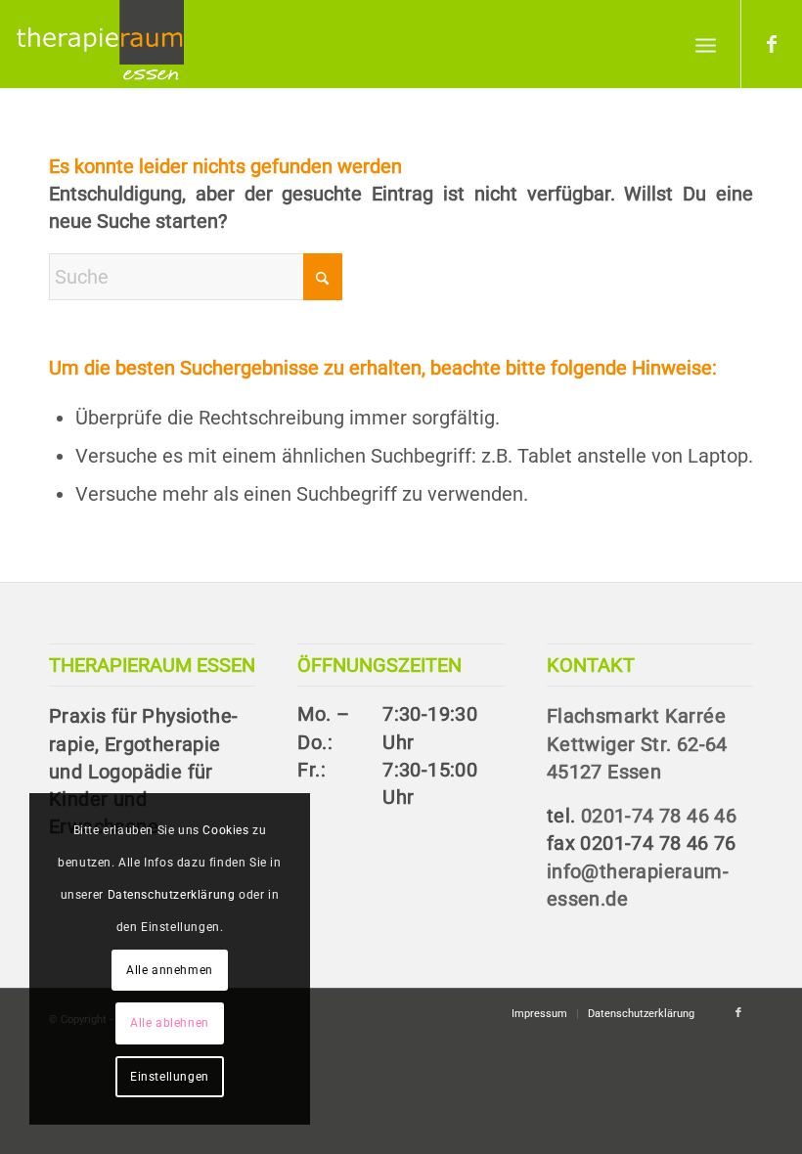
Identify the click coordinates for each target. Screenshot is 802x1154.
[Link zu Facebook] (771, 44)
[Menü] (705, 44)
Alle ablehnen (169, 1023)
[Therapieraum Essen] (100, 44)
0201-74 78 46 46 (658, 816)
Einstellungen (169, 1077)
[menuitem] (705, 44)
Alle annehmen (169, 970)
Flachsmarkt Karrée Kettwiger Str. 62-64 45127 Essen (637, 744)
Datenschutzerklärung (172, 895)
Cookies (225, 830)
